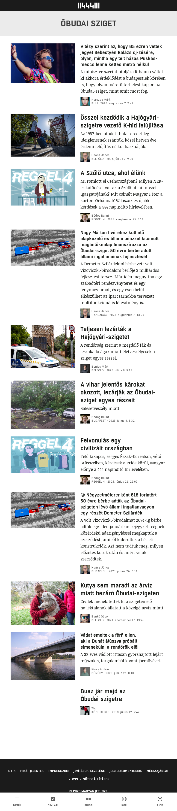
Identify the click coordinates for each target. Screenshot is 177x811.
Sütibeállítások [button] (96, 779)
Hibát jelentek (32, 771)
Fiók (160, 805)
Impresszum (58, 771)
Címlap (53, 805)
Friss (89, 805)
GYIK (11, 771)
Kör (124, 805)
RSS (75, 779)
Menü (17, 805)
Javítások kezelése (89, 771)
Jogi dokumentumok (126, 771)
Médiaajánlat (157, 771)
